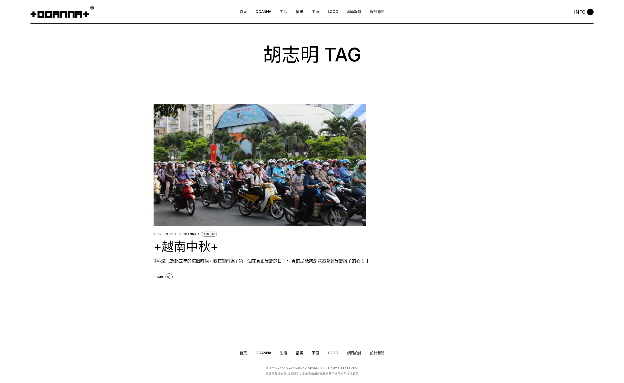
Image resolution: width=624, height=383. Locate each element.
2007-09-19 (164, 234)
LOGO (333, 353)
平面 (315, 353)
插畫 (299, 353)
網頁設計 (354, 353)
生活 (283, 353)
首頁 (243, 353)
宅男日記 (209, 234)
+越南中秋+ (186, 246)
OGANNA (187, 234)
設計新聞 (377, 353)
